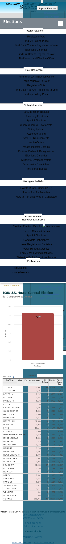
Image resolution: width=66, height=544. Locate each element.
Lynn (6, 428)
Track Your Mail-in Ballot (36, 81)
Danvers (8, 401)
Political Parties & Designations (36, 151)
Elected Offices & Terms (36, 231)
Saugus (8, 482)
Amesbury (9, 391)
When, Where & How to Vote (36, 125)
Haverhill (9, 421)
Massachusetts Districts (36, 147)
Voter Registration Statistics (36, 244)
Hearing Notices (20, 272)
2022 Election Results (36, 111)
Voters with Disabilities (36, 164)
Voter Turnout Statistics (36, 248)
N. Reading (10, 462)
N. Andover (10, 458)
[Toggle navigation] (60, 23)
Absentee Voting (36, 133)
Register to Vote (36, 36)
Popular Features (34, 30)
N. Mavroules (34, 380)
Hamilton (9, 418)
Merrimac (9, 441)
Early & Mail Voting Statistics (36, 253)
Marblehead (10, 438)
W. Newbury (10, 495)
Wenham (8, 492)
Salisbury (9, 479)
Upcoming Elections (36, 116)
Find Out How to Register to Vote (36, 54)
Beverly (8, 394)
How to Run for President (36, 192)
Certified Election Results (28, 226)
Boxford (8, 397)
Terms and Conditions (21, 542)
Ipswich (8, 424)
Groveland (10, 414)
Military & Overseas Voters (36, 160)
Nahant (7, 448)
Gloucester (11, 411)
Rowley (8, 472)
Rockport (9, 468)
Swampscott (11, 485)
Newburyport (12, 455)
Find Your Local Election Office (36, 58)
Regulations (20, 267)
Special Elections (36, 120)
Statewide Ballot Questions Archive (36, 257)
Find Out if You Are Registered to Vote (36, 45)
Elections (12, 21)
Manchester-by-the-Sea (14, 435)
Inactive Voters (36, 142)
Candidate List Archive (36, 240)
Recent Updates (33, 216)
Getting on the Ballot (33, 181)
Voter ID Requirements (36, 138)
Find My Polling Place (36, 41)
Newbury (8, 452)
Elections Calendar (36, 49)
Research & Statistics (33, 219)
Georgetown (11, 408)
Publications (33, 261)
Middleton (10, 445)
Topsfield (9, 489)
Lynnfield (9, 431)
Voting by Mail (36, 129)
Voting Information (33, 105)
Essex (7, 404)
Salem (7, 475)
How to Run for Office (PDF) (36, 188)
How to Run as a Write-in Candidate (36, 196)
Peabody (8, 465)
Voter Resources (34, 70)
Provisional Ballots (36, 168)
